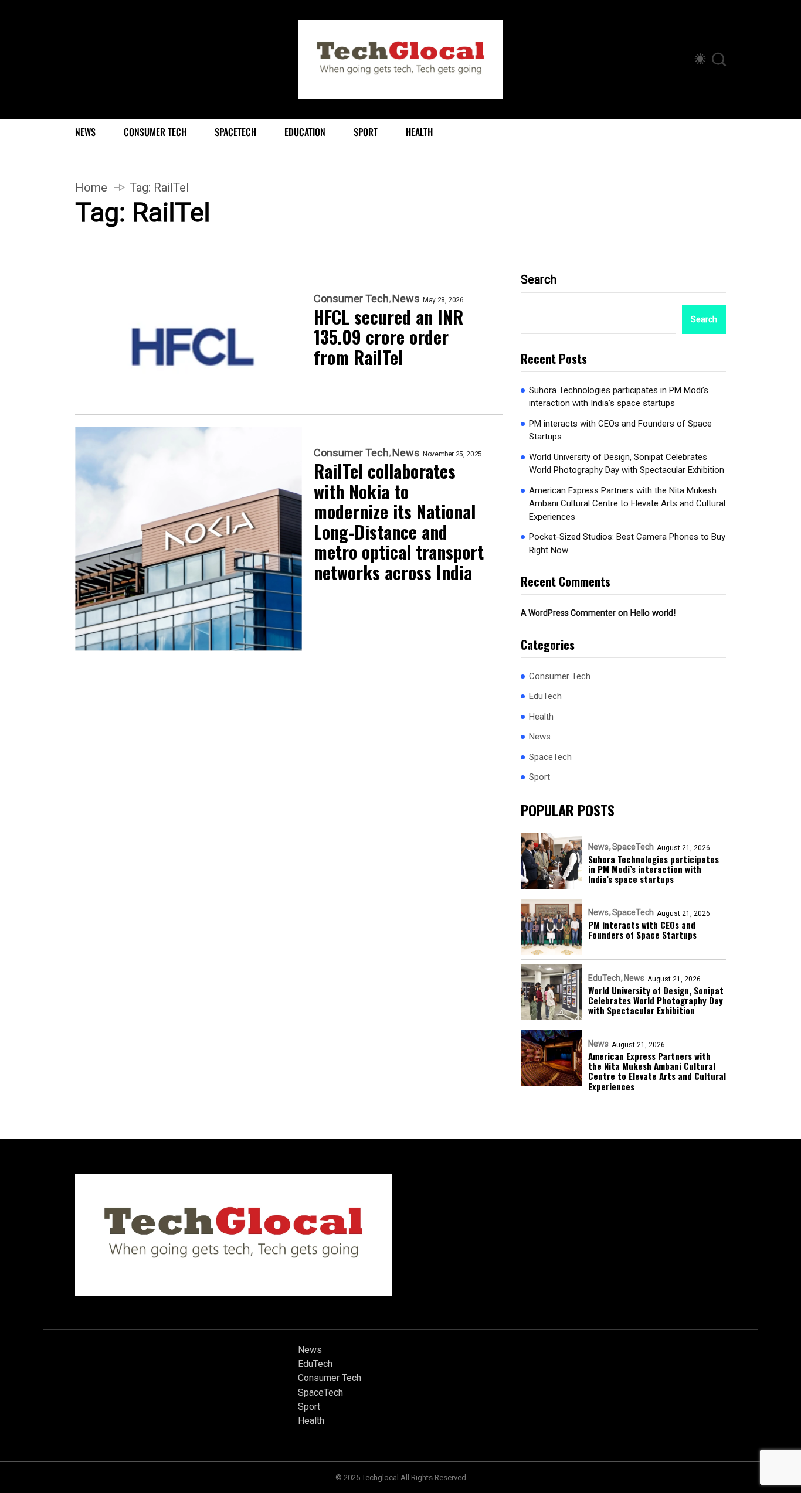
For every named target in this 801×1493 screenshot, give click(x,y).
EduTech (545, 696)
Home (91, 187)
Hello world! (653, 613)
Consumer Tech (155, 132)
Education (304, 132)
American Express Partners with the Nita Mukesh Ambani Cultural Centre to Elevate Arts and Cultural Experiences (627, 503)
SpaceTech (235, 132)
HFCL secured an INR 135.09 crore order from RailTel (388, 337)
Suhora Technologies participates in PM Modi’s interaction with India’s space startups (618, 397)
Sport (366, 132)
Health (419, 132)
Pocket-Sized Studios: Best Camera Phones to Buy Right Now (627, 543)
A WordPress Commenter (568, 613)
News (85, 132)
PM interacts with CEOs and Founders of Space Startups (620, 430)
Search (538, 279)
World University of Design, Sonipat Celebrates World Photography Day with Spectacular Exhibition (626, 464)
